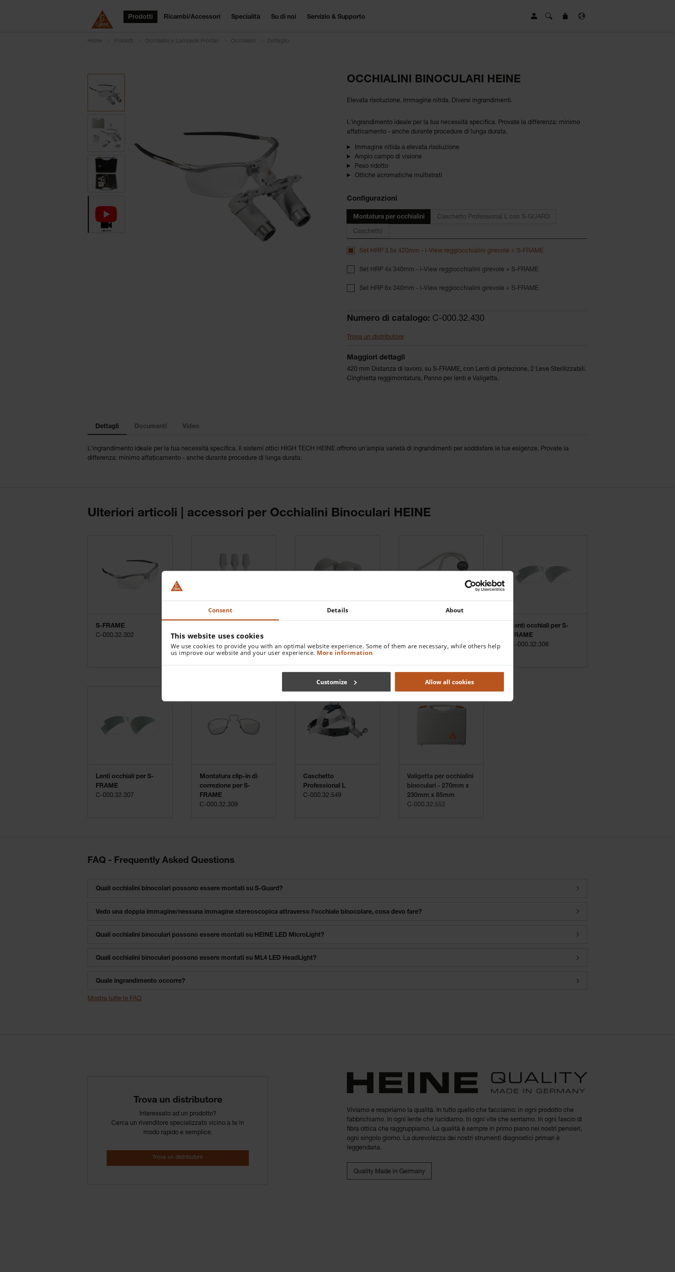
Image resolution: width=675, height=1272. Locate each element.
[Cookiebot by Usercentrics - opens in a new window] (470, 586)
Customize (331, 681)
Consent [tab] (220, 610)
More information (345, 652)
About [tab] (455, 610)
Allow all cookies (449, 681)
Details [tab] (337, 610)
